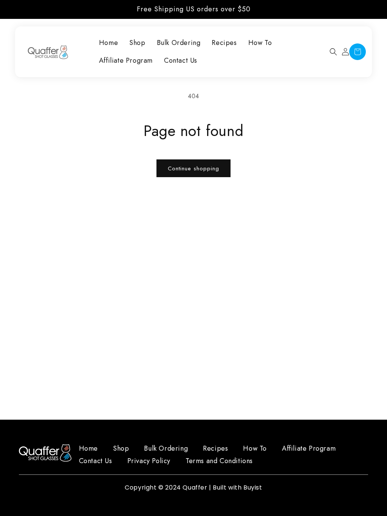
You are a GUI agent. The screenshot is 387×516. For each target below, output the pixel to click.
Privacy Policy (148, 461)
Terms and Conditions (219, 461)
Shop (121, 448)
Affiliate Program (309, 448)
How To (255, 448)
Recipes (215, 448)
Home (88, 448)
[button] (333, 51)
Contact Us (95, 461)
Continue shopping (193, 168)
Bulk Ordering (166, 448)
